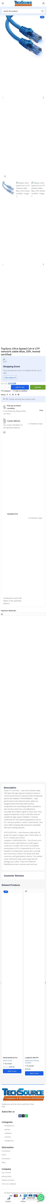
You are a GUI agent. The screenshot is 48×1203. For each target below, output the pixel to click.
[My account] (43, 3)
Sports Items (7, 1060)
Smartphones (9, 1126)
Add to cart (20, 387)
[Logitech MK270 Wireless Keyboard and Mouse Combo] (34, 972)
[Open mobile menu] (3, 3)
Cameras (7, 1137)
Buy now (38, 387)
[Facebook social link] (7, 394)
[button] (3, 97)
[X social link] (10, 394)
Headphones (9, 1141)
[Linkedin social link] (15, 394)
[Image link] (23, 1094)
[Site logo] (23, 3)
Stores (4, 1155)
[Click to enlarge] (5, 176)
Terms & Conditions (9, 1184)
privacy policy (6, 1176)
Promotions (6, 1151)
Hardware (7, 1133)
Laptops (7, 1129)
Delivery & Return (8, 1180)
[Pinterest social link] (12, 394)
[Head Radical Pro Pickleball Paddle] (12, 972)
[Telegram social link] (18, 394)
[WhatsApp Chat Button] (40, 1197)
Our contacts (6, 1173)
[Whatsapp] (26, 1115)
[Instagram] (23, 1115)
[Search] (42, 11)
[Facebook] (19, 1115)
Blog (3, 1162)
